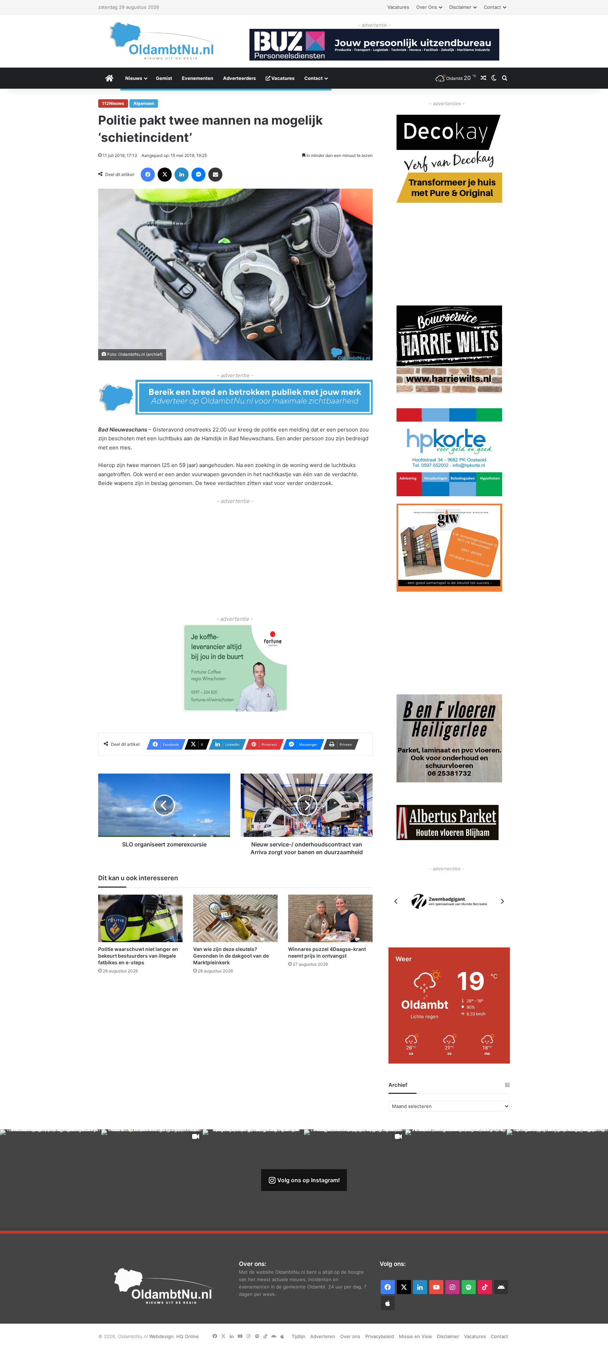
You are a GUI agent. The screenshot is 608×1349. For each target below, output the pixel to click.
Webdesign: (162, 1336)
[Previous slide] (396, 901)
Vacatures (398, 7)
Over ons (426, 7)
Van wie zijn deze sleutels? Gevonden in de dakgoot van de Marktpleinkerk (231, 955)
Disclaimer (460, 7)
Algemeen (143, 103)
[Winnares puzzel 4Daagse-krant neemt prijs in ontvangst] (330, 918)
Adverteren (322, 1336)
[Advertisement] (235, 554)
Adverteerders (239, 78)
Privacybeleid (379, 1336)
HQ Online (187, 1336)
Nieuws (133, 78)
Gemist (164, 78)
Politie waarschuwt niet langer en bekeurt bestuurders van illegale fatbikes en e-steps (138, 955)
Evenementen (197, 78)
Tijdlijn (298, 1336)
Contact (492, 7)
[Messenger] (198, 175)
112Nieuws (113, 103)
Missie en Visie (415, 1336)
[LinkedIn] (182, 175)
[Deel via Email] (215, 175)
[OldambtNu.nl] (163, 40)
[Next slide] (502, 901)
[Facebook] (148, 175)
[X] (165, 175)
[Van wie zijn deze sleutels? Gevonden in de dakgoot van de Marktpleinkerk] (235, 918)
